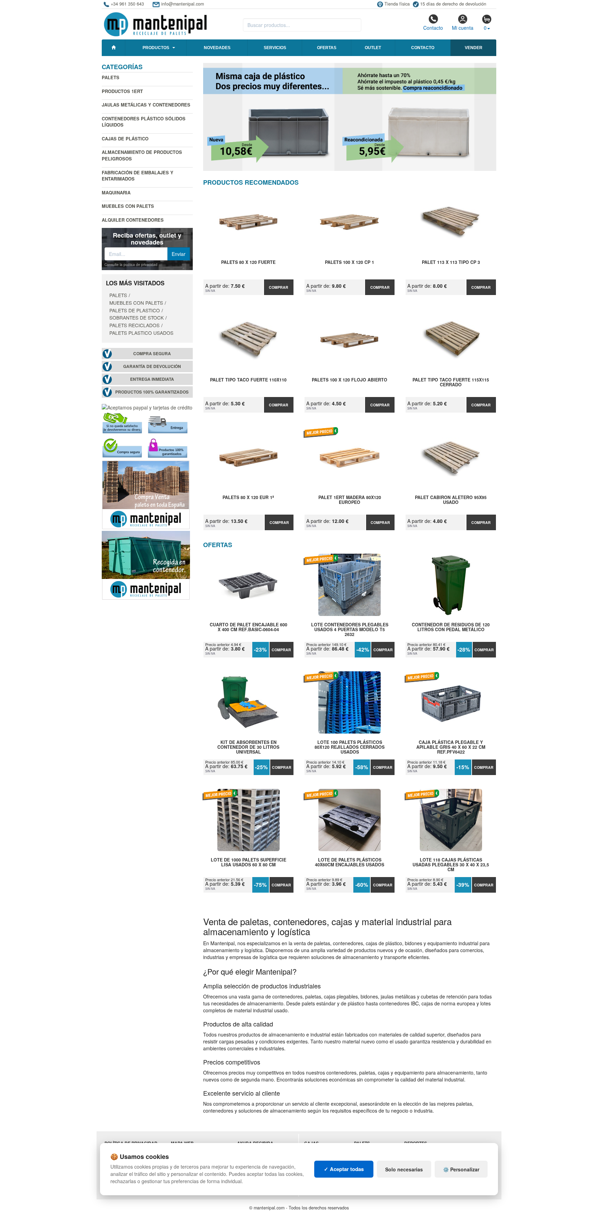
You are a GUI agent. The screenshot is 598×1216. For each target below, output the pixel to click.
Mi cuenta (462, 27)
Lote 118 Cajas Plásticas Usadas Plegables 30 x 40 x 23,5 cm (451, 864)
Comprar (278, 287)
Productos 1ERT (122, 91)
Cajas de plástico (125, 138)
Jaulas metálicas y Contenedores (146, 104)
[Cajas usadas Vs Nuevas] (350, 117)
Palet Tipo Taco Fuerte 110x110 (248, 380)
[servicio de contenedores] (146, 564)
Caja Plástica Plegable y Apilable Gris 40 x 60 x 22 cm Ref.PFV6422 (450, 747)
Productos (156, 47)
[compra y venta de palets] (146, 493)
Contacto (433, 27)
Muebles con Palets (128, 206)
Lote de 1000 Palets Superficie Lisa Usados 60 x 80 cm (248, 862)
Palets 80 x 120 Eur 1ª (248, 497)
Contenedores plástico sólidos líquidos (143, 121)
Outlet (373, 47)
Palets (110, 77)
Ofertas (326, 47)
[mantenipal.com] (155, 23)
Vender (473, 47)
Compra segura (152, 354)
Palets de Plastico (134, 310)
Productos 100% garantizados (152, 392)
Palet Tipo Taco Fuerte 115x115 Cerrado (451, 382)
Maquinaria (116, 192)
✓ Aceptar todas (344, 1169)
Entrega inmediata (152, 379)
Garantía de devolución (152, 366)
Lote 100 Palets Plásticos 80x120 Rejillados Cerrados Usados (349, 747)
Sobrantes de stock (136, 317)
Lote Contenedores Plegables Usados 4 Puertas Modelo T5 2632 (349, 629)
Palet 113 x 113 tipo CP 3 (451, 262)
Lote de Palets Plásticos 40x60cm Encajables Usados (349, 862)
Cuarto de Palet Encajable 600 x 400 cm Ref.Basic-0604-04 (248, 627)
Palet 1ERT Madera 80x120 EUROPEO (349, 500)
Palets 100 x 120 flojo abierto (349, 380)
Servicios (275, 47)
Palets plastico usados (141, 332)
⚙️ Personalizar (461, 1169)
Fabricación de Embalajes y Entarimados (137, 175)
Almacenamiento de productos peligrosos (142, 155)
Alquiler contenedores (133, 220)
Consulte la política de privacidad (131, 264)
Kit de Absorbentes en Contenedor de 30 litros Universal (248, 747)
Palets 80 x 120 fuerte (248, 262)
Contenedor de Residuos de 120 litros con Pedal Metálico (451, 627)
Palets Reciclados (134, 325)
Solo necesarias (404, 1169)
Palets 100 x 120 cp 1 (349, 262)
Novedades (217, 47)
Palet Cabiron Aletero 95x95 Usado (451, 500)
